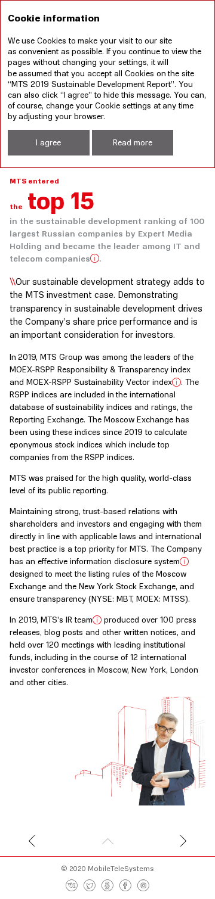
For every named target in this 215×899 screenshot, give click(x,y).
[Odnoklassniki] (107, 886)
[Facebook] (125, 886)
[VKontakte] (72, 886)
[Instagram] (143, 886)
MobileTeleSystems (121, 868)
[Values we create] (46, 842)
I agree (48, 142)
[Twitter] (90, 886)
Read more (132, 142)
